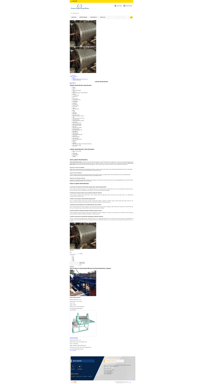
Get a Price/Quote (73, 82)
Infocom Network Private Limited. (127, 382)
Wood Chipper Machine (75, 297)
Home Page (73, 17)
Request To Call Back (73, 76)
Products (74, 78)
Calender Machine (74, 338)
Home (74, 77)
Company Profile (83, 17)
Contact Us (102, 17)
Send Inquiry (73, 75)
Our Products (93, 17)
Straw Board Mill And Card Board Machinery (80, 79)
